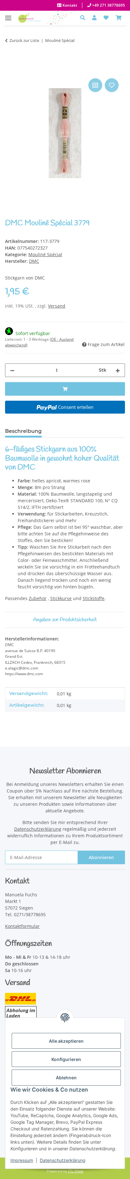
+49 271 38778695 (108, 5)
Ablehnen (66, 1077)
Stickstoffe (93, 598)
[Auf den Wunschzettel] (112, 85)
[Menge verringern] (12, 370)
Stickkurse (61, 598)
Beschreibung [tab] (23, 431)
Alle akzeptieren (66, 1041)
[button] (84, 17)
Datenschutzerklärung (63, 1160)
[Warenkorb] (118, 17)
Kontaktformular (22, 926)
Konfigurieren (66, 1059)
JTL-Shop (75, 1171)
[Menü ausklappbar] (8, 15)
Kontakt (69, 5)
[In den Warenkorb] (10, 69)
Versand (56, 306)
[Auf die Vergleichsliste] (95, 85)
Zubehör (38, 598)
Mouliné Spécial (45, 254)
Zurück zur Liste (24, 40)
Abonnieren (101, 857)
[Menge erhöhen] (118, 370)
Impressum (21, 1160)
